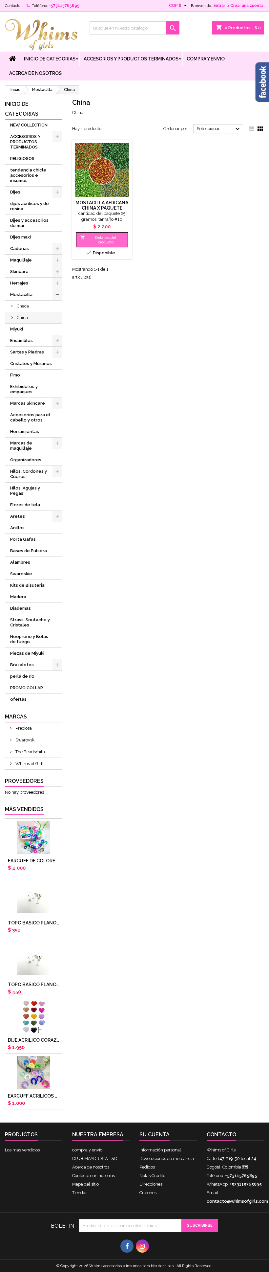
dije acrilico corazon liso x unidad (33, 1040)
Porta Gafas (23, 539)
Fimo (15, 375)
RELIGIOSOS (22, 158)
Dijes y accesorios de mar (29, 223)
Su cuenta (154, 1134)
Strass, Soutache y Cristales (30, 622)
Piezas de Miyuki (27, 653)
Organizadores (25, 459)
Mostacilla (21, 294)
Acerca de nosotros (35, 73)
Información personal (160, 1149)
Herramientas (24, 431)
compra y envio (206, 58)
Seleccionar (219, 129)
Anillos (17, 527)
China (22, 317)
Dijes (15, 192)
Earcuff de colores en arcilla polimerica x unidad (33, 860)
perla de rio (22, 676)
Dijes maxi (20, 237)
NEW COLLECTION (29, 125)
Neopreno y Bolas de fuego (29, 639)
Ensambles (21, 340)
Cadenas (19, 248)
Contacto (12, 5)
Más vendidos (24, 809)
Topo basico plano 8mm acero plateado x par (33, 984)
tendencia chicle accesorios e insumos (28, 175)
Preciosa (23, 728)
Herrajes (19, 283)
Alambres (20, 562)
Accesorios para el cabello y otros (30, 417)
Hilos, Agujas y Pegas (25, 491)
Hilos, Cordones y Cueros (28, 474)
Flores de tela (25, 504)
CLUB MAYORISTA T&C (94, 1158)
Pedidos (147, 1167)
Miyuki (16, 329)
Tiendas (79, 1192)
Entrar (219, 5)
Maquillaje (21, 260)
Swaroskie (21, 573)
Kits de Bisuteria (27, 585)
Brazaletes (22, 664)
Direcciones (150, 1184)
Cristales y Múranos (31, 363)
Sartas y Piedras (27, 352)
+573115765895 (64, 5)
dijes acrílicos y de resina (29, 206)
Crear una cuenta (246, 5)
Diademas (20, 608)
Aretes (17, 516)
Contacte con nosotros (93, 1175)
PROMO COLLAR (26, 687)
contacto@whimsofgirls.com (237, 1201)
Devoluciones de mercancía (166, 1158)
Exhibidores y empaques (24, 389)
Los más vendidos (22, 1149)
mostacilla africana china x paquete (101, 205)
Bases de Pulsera (28, 550)
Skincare (19, 271)
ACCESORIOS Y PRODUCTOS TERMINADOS (131, 58)
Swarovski (24, 740)
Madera (18, 596)
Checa (23, 306)
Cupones (147, 1192)
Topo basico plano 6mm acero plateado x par (33, 922)
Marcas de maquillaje (21, 446)
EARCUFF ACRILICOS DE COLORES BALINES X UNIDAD (33, 1096)
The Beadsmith (29, 751)
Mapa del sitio (85, 1184)
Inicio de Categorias (49, 58)
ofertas (18, 699)
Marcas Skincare (27, 403)
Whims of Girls (29, 763)
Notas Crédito (152, 1175)
